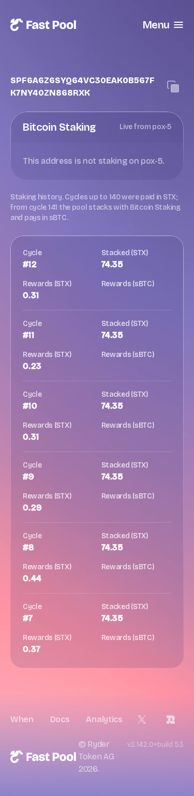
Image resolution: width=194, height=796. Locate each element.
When (22, 719)
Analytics (104, 719)
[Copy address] (173, 86)
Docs (60, 719)
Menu (156, 25)
